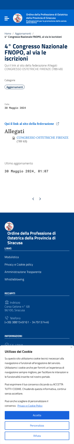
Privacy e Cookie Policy (30, 406)
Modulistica (12, 257)
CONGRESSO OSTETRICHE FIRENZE (42, 137)
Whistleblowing (14, 279)
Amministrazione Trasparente (23, 272)
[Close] (71, 347)
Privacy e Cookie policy (19, 264)
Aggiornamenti (23, 33)
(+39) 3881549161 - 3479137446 (27, 322)
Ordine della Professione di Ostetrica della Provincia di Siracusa (31, 238)
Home (8, 33)
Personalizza (37, 425)
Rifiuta (37, 436)
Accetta (37, 415)
